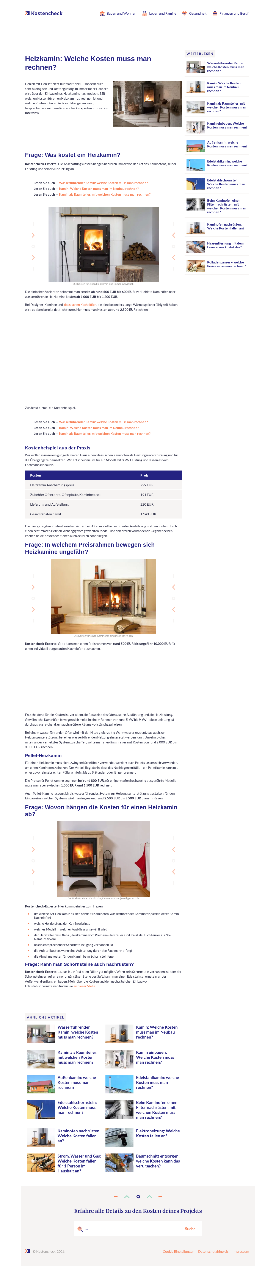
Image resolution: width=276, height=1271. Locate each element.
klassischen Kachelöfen (79, 305)
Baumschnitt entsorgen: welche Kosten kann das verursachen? (158, 1160)
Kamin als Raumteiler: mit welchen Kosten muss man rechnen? (105, 194)
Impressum (240, 1251)
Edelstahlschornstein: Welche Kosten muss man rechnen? (77, 1107)
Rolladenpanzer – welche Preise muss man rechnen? (226, 264)
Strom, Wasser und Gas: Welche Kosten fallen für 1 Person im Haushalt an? (79, 1163)
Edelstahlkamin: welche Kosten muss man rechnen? (157, 1082)
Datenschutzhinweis (213, 1251)
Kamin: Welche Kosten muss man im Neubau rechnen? (99, 188)
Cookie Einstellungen (178, 1251)
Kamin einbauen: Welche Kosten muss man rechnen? (155, 1057)
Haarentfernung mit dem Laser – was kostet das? (225, 245)
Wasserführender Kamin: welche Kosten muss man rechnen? (103, 183)
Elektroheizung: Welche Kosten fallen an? (158, 1133)
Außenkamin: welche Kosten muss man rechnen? (77, 1082)
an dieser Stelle (84, 986)
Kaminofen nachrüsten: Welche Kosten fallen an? (79, 1135)
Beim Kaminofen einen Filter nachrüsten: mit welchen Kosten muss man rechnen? (156, 1110)
